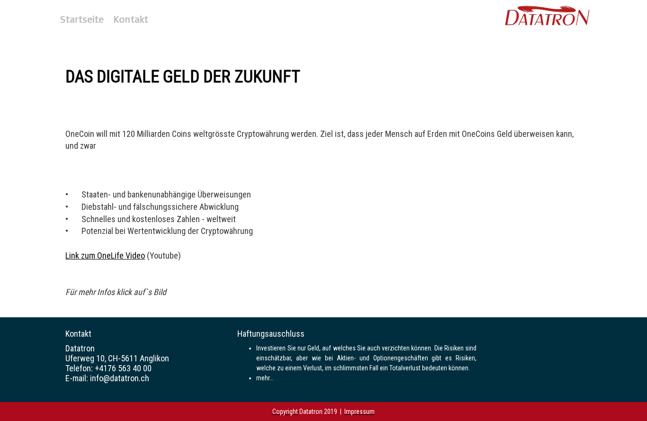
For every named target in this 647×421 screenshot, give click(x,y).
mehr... (265, 378)
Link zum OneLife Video (105, 255)
